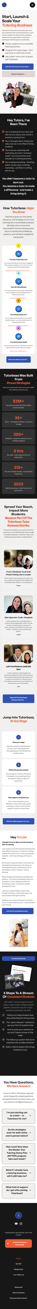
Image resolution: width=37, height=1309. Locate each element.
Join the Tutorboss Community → (17, 67)
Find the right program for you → (18, 821)
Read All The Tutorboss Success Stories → (18, 699)
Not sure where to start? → (18, 359)
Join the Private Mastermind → (17, 911)
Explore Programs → (18, 74)
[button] (32, 5)
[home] (4, 5)
